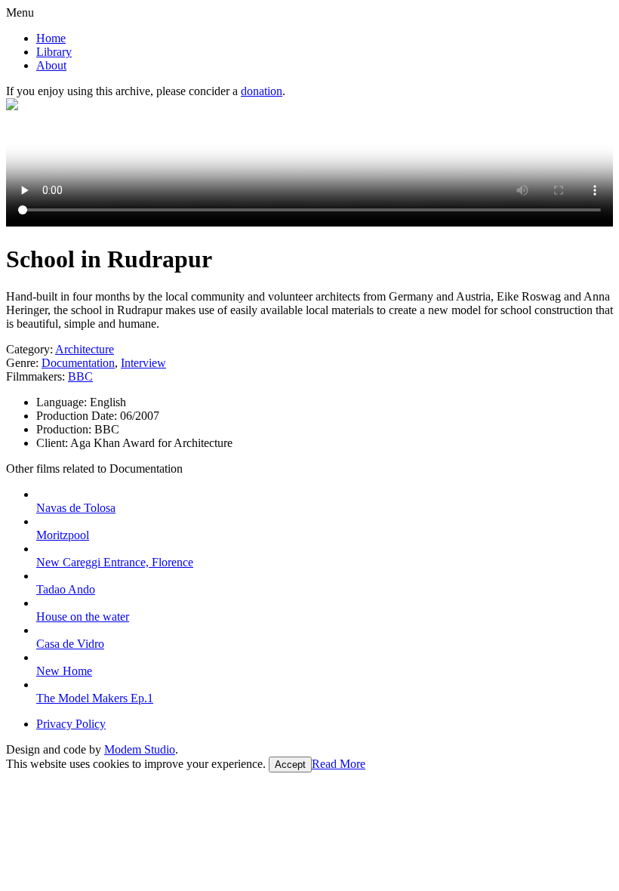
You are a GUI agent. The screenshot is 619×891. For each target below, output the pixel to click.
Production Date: (78, 415)
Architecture (84, 349)
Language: (63, 402)
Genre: (22, 362)
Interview (143, 362)
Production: (65, 429)
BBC (80, 376)
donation (261, 91)
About (51, 65)
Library (54, 51)
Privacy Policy (71, 723)
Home (51, 38)
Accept (290, 764)
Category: (29, 349)
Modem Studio (139, 749)
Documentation (78, 362)
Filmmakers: (35, 376)
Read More (338, 763)
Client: (53, 442)
